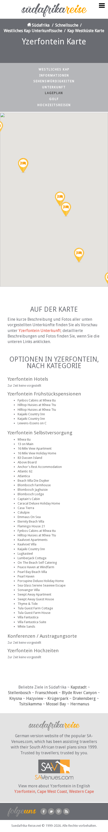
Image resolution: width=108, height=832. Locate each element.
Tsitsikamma (30, 704)
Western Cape (81, 791)
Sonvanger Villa (29, 590)
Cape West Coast (52, 791)
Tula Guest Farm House (34, 613)
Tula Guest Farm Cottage (35, 608)
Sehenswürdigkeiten (54, 81)
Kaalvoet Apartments (32, 540)
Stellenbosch (19, 692)
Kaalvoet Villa (27, 544)
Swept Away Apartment (34, 594)
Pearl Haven (26, 576)
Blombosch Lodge (31, 494)
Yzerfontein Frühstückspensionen (44, 393)
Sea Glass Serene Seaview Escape (42, 585)
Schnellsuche (66, 25)
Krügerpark (57, 698)
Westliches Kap (54, 69)
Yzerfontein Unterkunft (40, 330)
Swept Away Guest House (36, 599)
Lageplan (54, 93)
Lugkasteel (25, 553)
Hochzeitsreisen (54, 105)
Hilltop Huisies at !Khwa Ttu (37, 405)
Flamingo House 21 (31, 526)
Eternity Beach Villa (31, 521)
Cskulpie (24, 512)
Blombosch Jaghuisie (33, 489)
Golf (54, 99)
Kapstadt (79, 687)
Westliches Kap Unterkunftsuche (33, 30)
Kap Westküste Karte (85, 30)
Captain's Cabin (29, 499)
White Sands (26, 626)
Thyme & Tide (28, 604)
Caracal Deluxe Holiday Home (39, 503)
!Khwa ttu (24, 439)
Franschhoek (46, 692)
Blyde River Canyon (79, 692)
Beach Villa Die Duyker (33, 480)
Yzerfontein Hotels (28, 379)
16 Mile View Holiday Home (37, 453)
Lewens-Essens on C (32, 423)
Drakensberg (84, 698)
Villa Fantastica (28, 617)
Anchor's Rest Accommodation (40, 467)
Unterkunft (54, 87)
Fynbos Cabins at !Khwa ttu (37, 400)
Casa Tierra (26, 508)
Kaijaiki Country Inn (31, 414)
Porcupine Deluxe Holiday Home (41, 581)
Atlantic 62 (25, 471)
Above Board (27, 462)
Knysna (15, 698)
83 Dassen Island (30, 458)
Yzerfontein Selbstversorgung (40, 432)
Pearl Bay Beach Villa (32, 572)
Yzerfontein (24, 791)
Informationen (54, 75)
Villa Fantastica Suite (32, 622)
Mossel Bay (56, 704)
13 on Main (25, 444)
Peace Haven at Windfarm (36, 567)
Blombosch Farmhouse (34, 485)
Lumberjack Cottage (32, 558)
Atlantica (24, 476)
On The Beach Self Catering (37, 562)
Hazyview (34, 698)
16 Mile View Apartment (34, 448)
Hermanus (79, 704)
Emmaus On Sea (29, 517)
